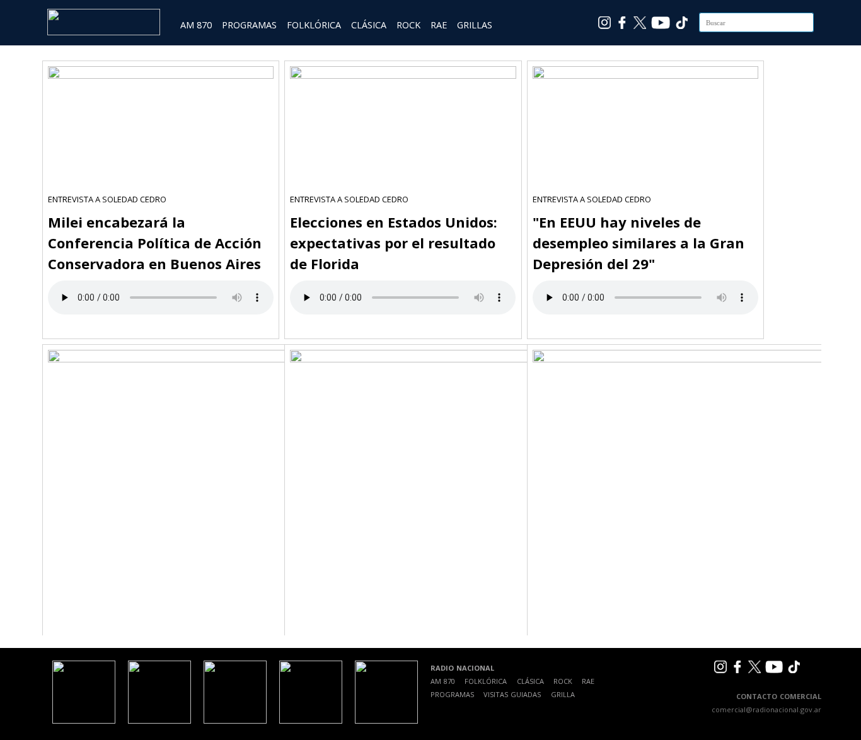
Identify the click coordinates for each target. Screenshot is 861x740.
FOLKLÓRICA (314, 25)
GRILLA (563, 694)
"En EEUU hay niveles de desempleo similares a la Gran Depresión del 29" (638, 242)
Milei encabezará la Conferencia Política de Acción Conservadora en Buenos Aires (155, 242)
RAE (438, 25)
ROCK (408, 25)
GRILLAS (474, 25)
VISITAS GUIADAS (512, 694)
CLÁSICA (368, 25)
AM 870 (196, 25)
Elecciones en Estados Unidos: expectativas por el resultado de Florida (393, 242)
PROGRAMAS (249, 25)
